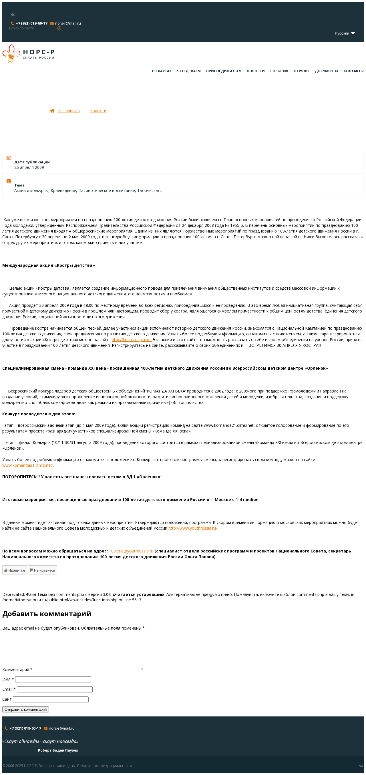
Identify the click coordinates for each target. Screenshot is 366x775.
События (279, 71)
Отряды (301, 71)
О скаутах (162, 71)
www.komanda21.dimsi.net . (28, 465)
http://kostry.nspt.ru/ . (132, 339)
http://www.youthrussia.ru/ (192, 528)
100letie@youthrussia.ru (131, 551)
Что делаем (189, 71)
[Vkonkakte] (12, 14)
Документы (326, 71)
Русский (342, 33)
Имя (8, 679)
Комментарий (17, 669)
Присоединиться (223, 71)
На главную (68, 110)
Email (9, 689)
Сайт (7, 699)
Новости (256, 71)
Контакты (354, 71)
